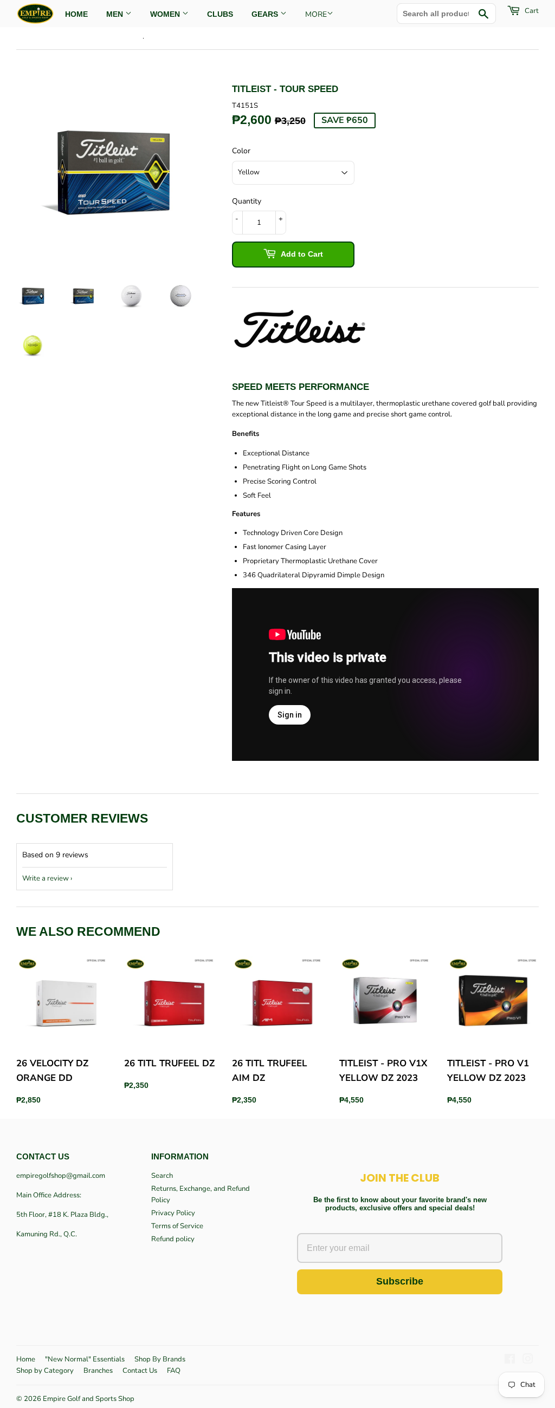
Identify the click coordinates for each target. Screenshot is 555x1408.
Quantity (246, 201)
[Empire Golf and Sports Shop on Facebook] (509, 1361)
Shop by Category (45, 1371)
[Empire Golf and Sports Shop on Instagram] (527, 1361)
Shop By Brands (159, 1359)
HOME (76, 14)
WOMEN (166, 14)
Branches (98, 1371)
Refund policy (173, 1239)
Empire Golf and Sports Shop (88, 1399)
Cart (531, 11)
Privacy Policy (173, 1213)
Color (241, 151)
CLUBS (220, 14)
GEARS (265, 14)
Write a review (45, 878)
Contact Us (139, 1371)
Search (162, 1176)
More (316, 14)
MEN (115, 14)
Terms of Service (177, 1226)
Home (25, 1359)
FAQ (173, 1371)
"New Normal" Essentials (85, 1359)
